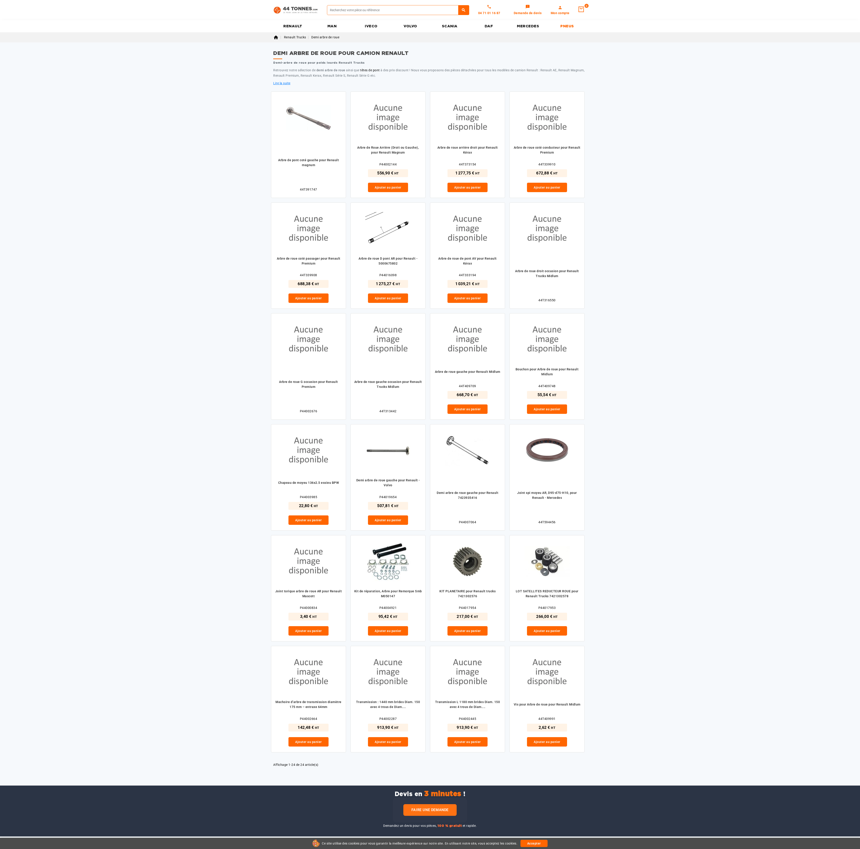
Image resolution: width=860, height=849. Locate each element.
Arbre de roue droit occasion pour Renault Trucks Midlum (547, 273)
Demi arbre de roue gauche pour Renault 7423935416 (467, 495)
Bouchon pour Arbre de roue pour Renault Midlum (547, 371)
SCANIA (450, 26)
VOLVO (410, 26)
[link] (528, 10)
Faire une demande (430, 810)
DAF (489, 26)
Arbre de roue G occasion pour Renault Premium (308, 384)
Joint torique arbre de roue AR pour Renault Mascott (308, 593)
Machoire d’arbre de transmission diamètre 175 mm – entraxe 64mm (308, 704)
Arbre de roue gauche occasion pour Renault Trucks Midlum (388, 384)
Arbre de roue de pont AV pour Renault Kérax (467, 261)
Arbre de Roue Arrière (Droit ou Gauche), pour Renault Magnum (388, 150)
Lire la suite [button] (281, 83)
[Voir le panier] (581, 9)
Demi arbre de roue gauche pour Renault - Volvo (388, 482)
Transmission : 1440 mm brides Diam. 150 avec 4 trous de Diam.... (388, 704)
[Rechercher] (463, 10)
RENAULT (292, 26)
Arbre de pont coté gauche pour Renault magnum (308, 162)
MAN (332, 26)
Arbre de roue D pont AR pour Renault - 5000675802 (388, 261)
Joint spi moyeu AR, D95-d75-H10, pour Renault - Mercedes (547, 495)
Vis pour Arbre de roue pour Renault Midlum (547, 704)
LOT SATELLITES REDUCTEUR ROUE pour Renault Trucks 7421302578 (547, 593)
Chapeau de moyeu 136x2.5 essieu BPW (308, 482)
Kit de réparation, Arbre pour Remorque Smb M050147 (388, 593)
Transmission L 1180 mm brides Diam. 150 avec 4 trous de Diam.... (467, 704)
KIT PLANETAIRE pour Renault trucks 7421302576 (467, 593)
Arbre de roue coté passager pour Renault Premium (308, 261)
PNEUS (567, 26)
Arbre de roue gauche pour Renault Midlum (467, 371)
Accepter (534, 843)
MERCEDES (528, 26)
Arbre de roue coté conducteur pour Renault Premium (547, 150)
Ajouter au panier (388, 187)
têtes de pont (370, 70)
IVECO (371, 26)
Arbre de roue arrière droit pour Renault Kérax (467, 150)
